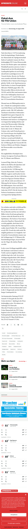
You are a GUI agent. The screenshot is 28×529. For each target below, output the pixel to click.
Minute (18, 343)
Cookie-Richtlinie (8, 527)
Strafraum (20, 349)
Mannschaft (4, 343)
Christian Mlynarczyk (16, 335)
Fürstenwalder (17, 338)
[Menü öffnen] (25, 8)
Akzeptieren (14, 514)
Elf (23, 335)
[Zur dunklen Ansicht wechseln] (25, 3)
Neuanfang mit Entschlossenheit (15, 385)
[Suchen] (22, 8)
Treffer (3, 351)
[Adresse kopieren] (2, 328)
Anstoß (3, 333)
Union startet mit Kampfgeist (17, 377)
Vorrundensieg (19, 351)
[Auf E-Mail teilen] (21, 324)
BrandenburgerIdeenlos (12, 333)
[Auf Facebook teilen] (11, 324)
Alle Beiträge (22, 361)
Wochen (3, 354)
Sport (3, 15)
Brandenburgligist (5, 335)
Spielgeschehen (5, 349)
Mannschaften (12, 343)
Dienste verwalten (14, 510)
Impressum (21, 527)
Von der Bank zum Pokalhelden (14, 368)
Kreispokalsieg (12, 341)
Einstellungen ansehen (14, 523)
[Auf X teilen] (14, 324)
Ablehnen (14, 519)
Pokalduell (4, 346)
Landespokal (20, 341)
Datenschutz (15, 527)
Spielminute (12, 349)
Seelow (9, 346)
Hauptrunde (4, 341)
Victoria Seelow (10, 351)
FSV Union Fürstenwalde (7, 338)
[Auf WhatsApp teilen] (7, 324)
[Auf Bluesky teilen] (18, 324)
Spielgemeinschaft (17, 346)
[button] (25, 494)
